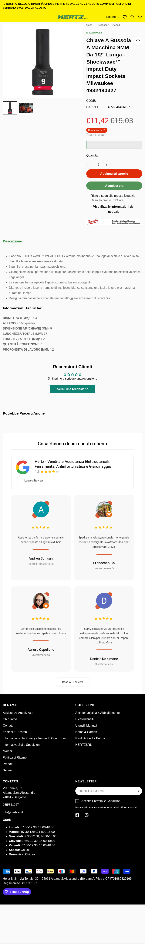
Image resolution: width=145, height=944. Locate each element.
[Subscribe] (138, 791)
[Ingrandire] (74, 32)
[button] (132, 17)
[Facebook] (77, 815)
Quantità (92, 155)
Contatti (8, 725)
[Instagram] (87, 815)
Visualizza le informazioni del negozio (113, 209)
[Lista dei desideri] (125, 17)
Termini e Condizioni (107, 801)
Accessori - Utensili (109, 24)
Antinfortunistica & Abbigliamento (97, 712)
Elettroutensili (84, 719)
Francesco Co (104, 563)
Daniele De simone (104, 659)
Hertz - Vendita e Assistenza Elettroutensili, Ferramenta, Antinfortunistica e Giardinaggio (73, 464)
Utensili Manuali (86, 725)
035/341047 (11, 804)
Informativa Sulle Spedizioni (21, 744)
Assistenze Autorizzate (18, 712)
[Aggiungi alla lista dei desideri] (138, 41)
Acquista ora (114, 185)
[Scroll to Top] (137, 923)
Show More (105, 642)
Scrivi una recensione (72, 389)
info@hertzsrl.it (13, 812)
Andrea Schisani (41, 558)
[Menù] (5, 17)
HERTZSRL (83, 744)
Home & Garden (86, 732)
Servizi (7, 770)
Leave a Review (33, 480)
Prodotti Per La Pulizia (90, 738)
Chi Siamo (10, 719)
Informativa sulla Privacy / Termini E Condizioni (34, 738)
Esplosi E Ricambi (15, 732)
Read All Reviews (72, 682)
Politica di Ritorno (15, 757)
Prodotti (8, 764)
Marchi (7, 751)
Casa (89, 24)
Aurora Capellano (41, 650)
